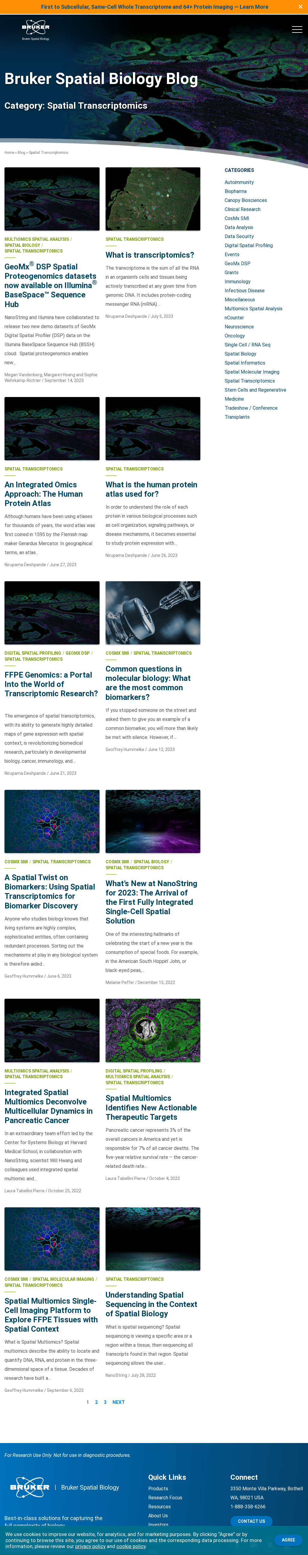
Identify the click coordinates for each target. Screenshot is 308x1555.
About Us (158, 1516)
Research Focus (165, 1498)
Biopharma (236, 191)
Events (232, 254)
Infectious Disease (245, 290)
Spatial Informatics (245, 363)
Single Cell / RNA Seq (247, 345)
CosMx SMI (237, 218)
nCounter (234, 318)
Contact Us (251, 1521)
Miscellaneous (240, 300)
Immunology (238, 281)
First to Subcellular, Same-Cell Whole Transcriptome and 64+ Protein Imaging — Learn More (154, 7)
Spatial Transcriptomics (250, 381)
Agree (288, 1540)
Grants (232, 272)
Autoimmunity (239, 182)
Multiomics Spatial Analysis (253, 309)
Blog (21, 153)
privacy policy (90, 1546)
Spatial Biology (240, 354)
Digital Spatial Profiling (249, 245)
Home (9, 153)
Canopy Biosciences (246, 200)
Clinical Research (242, 209)
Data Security (239, 236)
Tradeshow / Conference (251, 408)
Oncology (235, 336)
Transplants (237, 417)
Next (118, 1402)
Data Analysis (239, 227)
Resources (159, 1507)
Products (158, 1488)
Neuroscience (239, 327)
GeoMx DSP (238, 263)
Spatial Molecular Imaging (252, 372)
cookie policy (131, 1546)
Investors (158, 1525)
